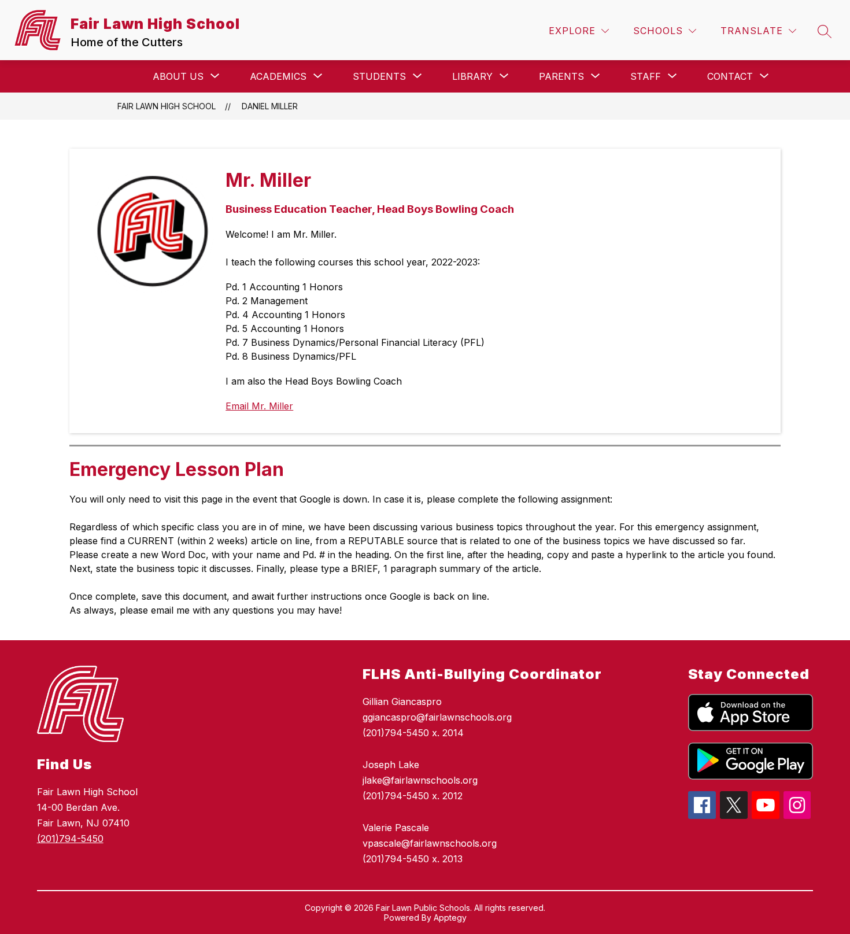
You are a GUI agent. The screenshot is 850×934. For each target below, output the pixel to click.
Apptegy (450, 917)
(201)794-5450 (70, 838)
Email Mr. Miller (259, 406)
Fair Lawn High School (166, 106)
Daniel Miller (270, 106)
